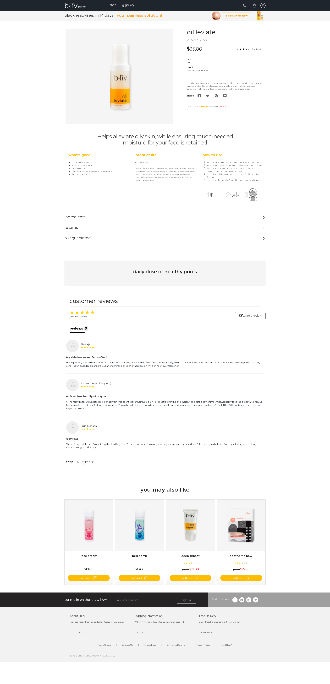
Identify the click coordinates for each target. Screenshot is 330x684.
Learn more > (76, 632)
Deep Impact (190, 556)
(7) (196, 563)
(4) (247, 563)
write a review (252, 315)
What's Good (79, 155)
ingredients (74, 217)
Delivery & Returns (176, 645)
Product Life (146, 155)
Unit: (189, 59)
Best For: (191, 67)
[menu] (122, 5)
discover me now (237, 15)
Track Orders (104, 645)
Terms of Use (150, 645)
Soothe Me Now (241, 556)
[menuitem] (113, 5)
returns (71, 227)
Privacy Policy (203, 645)
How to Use (212, 155)
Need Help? (226, 645)
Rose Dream (88, 556)
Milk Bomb (139, 556)
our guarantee (77, 238)
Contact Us (127, 645)
